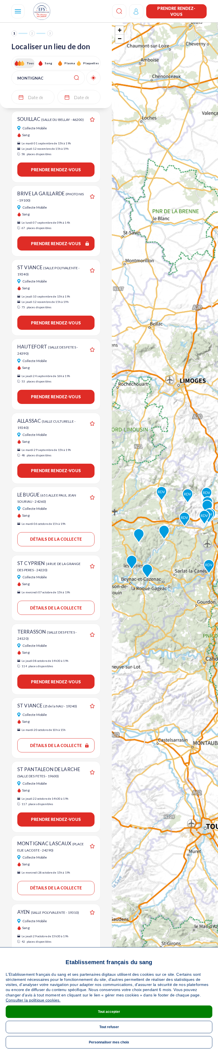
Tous (30, 63)
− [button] (119, 38)
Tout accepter (109, 1012)
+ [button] (119, 30)
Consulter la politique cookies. (33, 1000)
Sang (48, 63)
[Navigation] (17, 11)
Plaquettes (90, 63)
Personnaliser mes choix (109, 1042)
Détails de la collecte (56, 539)
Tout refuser (109, 1027)
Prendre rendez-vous (176, 11)
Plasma (69, 63)
